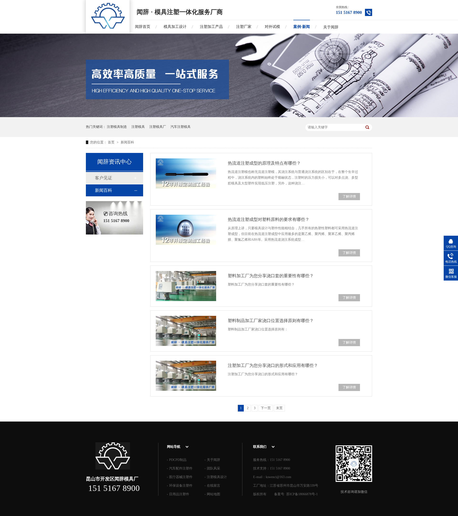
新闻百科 (127, 142)
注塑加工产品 (211, 27)
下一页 (266, 408)
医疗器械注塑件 (181, 477)
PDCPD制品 (178, 460)
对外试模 (272, 27)
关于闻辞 (330, 27)
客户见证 (103, 178)
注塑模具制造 (117, 127)
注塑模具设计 (217, 477)
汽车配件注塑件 (181, 468)
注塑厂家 (243, 27)
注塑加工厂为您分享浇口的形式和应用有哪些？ (273, 365)
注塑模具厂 (157, 127)
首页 (111, 142)
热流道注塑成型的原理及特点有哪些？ (264, 163)
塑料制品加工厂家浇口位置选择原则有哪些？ (271, 320)
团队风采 (213, 468)
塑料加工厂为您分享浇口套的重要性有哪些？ (271, 275)
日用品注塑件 (179, 494)
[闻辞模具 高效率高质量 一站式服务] (229, 116)
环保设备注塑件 (181, 485)
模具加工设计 (175, 27)
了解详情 (349, 196)
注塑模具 (138, 127)
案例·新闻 (301, 27)
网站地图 (213, 494)
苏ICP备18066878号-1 (302, 494)
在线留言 (213, 485)
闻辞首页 (142, 27)
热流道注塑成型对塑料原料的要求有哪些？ (268, 219)
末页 (279, 408)
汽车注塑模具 (181, 127)
